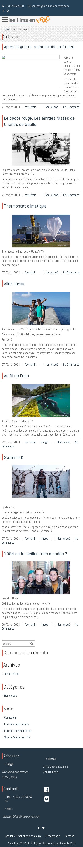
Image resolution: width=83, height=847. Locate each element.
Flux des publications (16, 724)
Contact (69, 836)
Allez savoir (14, 283)
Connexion (10, 717)
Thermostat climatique (25, 206)
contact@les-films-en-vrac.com (50, 6)
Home (7, 29)
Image (44, 442)
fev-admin (30, 107)
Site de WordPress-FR (17, 737)
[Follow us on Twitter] (7, 11)
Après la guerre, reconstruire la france (39, 47)
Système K (13, 457)
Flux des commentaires (17, 731)
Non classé (51, 107)
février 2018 (11, 674)
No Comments (71, 107)
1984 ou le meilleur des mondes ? (35, 554)
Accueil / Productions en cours (23, 836)
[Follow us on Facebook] (3, 11)
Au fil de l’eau (16, 376)
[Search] (74, 3)
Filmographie (52, 836)
